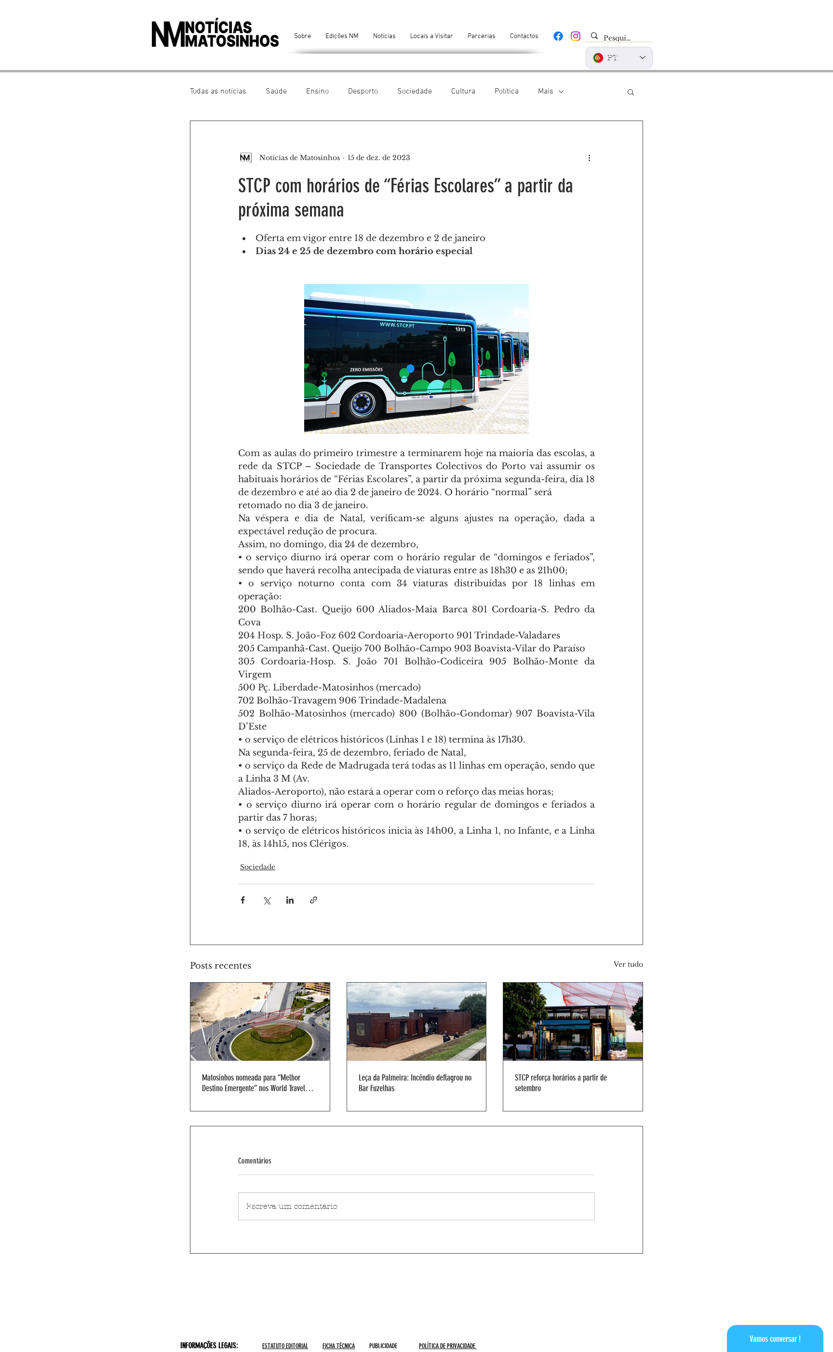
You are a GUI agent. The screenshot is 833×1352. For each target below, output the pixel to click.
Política (507, 91)
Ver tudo (628, 964)
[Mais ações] (589, 157)
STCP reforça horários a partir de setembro (561, 1083)
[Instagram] (575, 36)
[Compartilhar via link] (313, 900)
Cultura (463, 91)
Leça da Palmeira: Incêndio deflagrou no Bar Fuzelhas (415, 1083)
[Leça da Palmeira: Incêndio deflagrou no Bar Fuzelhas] (416, 1022)
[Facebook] (558, 36)
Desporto (363, 91)
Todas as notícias (218, 91)
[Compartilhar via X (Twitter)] (266, 900)
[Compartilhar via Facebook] (242, 900)
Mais (545, 91)
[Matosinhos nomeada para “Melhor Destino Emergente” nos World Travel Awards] (260, 1022)
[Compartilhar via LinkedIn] (290, 900)
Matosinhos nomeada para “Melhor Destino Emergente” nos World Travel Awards (253, 1083)
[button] (630, 91)
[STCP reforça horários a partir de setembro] (573, 1022)
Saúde (276, 91)
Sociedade (414, 91)
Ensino (317, 91)
